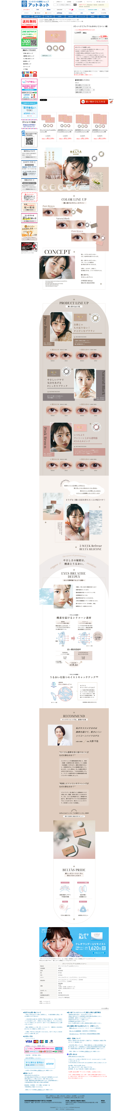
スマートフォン (70, 1109)
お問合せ (68, 1095)
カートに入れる (94, 102)
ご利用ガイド (40, 1070)
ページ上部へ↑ (105, 1008)
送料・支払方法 (61, 1095)
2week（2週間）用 (49, 19)
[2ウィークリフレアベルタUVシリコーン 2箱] (48, 127)
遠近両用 (70, 16)
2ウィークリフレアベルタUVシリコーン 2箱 (48, 130)
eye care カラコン (74, 1034)
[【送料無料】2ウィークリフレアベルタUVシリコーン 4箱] (65, 127)
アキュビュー (90, 4)
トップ (41, 19)
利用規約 (48, 1097)
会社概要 (74, 1095)
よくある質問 (81, 1095)
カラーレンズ (81, 16)
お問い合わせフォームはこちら (76, 1056)
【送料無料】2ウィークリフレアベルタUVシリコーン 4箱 (65, 130)
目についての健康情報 (75, 1031)
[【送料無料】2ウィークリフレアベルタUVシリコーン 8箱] (100, 127)
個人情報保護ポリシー (57, 1097)
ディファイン (87, 6)
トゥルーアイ (101, 4)
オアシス (81, 6)
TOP (47, 1095)
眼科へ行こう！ (73, 1028)
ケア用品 (103, 16)
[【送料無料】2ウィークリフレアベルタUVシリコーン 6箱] (82, 127)
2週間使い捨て (37, 16)
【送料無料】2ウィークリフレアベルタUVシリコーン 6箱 (82, 130)
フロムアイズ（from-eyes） (51, 21)
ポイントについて (102, 40)
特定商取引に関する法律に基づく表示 (74, 1097)
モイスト (95, 4)
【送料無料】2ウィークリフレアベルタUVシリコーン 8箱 (99, 130)
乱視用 (59, 16)
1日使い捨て (27, 16)
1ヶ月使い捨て (48, 16)
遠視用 (92, 16)
